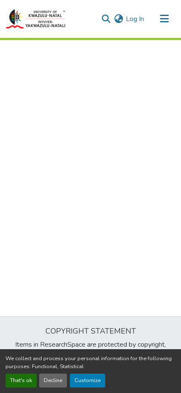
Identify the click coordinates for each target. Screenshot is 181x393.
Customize (88, 380)
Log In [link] (135, 19)
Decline (53, 380)
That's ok (21, 380)
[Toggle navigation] (164, 19)
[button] (36, 18)
